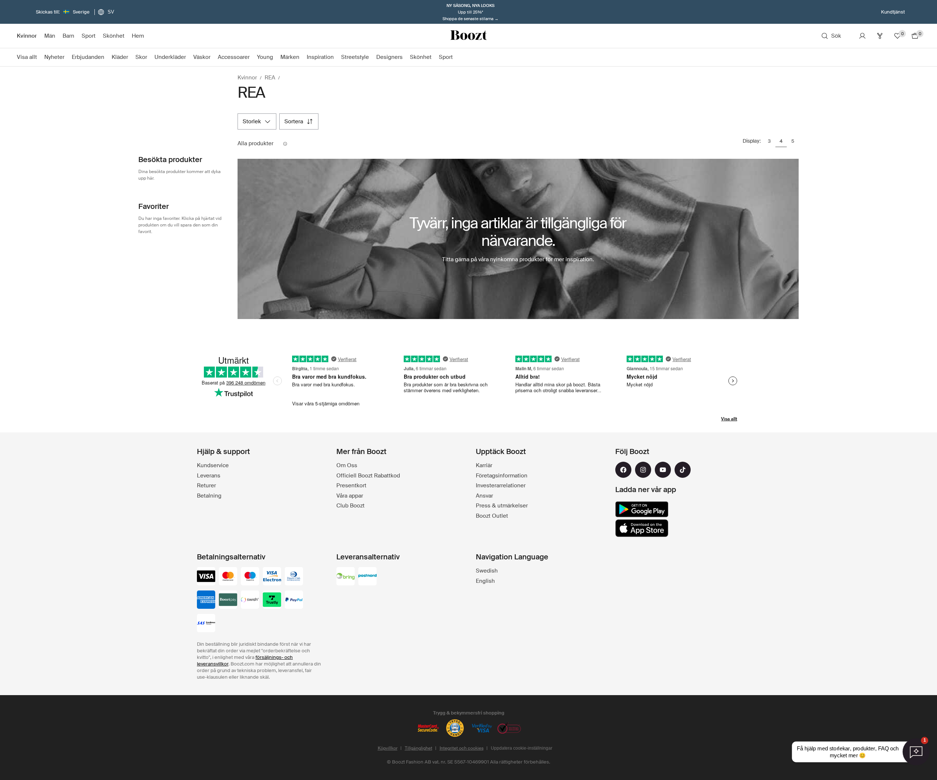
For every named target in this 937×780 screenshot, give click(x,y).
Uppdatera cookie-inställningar (521, 748)
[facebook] (623, 470)
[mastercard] (228, 577)
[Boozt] (468, 36)
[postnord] (367, 577)
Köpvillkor (387, 748)
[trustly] (272, 600)
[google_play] (641, 509)
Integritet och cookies (462, 748)
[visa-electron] (272, 577)
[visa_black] (206, 577)
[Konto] (862, 36)
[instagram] (643, 470)
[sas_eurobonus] (206, 624)
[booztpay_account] (228, 600)
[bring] (345, 577)
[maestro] (250, 577)
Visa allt (729, 419)
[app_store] (641, 528)
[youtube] (663, 470)
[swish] (250, 600)
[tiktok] (683, 470)
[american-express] (206, 600)
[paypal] (294, 600)
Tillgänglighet (418, 748)
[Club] (880, 36)
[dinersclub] (294, 577)
